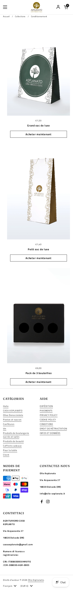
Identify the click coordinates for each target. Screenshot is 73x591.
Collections (20, 16)
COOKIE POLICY (48, 419)
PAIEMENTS (46, 410)
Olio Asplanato (36, 580)
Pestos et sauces (12, 419)
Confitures (8, 424)
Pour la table (10, 450)
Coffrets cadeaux (12, 445)
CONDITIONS (46, 424)
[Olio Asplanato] (37, 7)
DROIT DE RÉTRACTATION (53, 428)
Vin (4, 428)
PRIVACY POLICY (49, 415)
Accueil (6, 16)
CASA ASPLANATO (13, 410)
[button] (66, 7)
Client (6, 454)
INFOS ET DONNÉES (50, 433)
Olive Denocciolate (13, 415)
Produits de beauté (13, 441)
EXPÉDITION (46, 406)
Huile (6, 406)
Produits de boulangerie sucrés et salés (16, 434)
